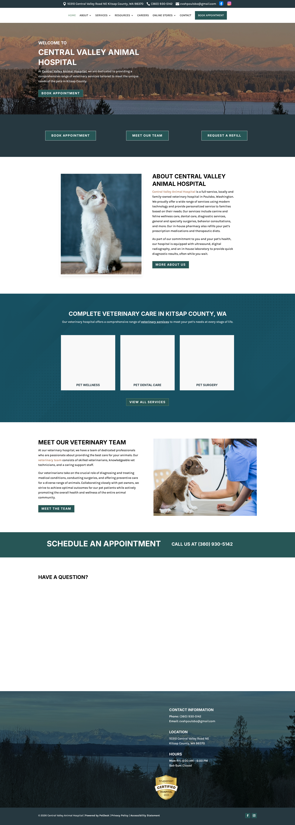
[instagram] (229, 3)
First (40, 601)
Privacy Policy (119, 815)
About (84, 15)
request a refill (224, 135)
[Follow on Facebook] (247, 815)
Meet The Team (56, 508)
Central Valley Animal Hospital (64, 71)
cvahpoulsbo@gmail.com (197, 721)
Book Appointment (211, 15)
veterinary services (155, 322)
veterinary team (50, 460)
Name (42, 589)
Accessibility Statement (145, 815)
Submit (47, 671)
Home (72, 15)
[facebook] (221, 3)
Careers (143, 15)
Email (42, 607)
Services (101, 15)
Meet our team (147, 135)
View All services (147, 402)
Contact (185, 15)
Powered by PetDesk (97, 815)
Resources (122, 15)
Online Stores (163, 15)
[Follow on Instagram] (254, 815)
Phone (43, 621)
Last (151, 601)
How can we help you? (53, 635)
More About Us (171, 264)
